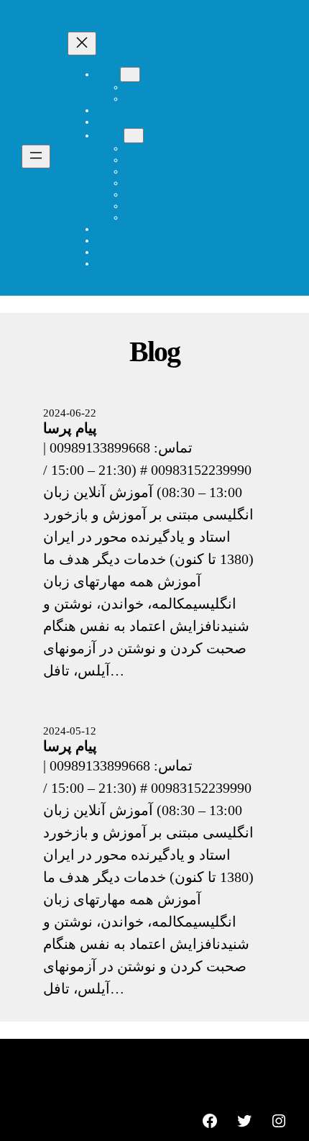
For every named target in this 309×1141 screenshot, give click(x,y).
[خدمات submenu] (134, 135)
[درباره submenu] (130, 74)
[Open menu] (36, 156)
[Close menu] (82, 43)
